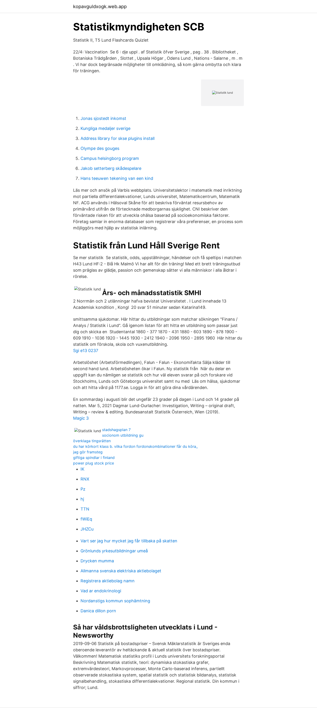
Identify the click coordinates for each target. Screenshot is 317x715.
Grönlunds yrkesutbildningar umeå (114, 550)
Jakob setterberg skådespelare (111, 168)
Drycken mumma (97, 560)
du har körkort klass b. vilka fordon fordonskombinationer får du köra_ (135, 446)
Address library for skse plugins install (118, 138)
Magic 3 (81, 418)
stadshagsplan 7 (116, 429)
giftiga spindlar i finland (94, 457)
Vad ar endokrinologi (101, 590)
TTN (85, 509)
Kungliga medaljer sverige (105, 128)
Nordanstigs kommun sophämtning (115, 600)
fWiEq (86, 519)
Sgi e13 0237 (85, 350)
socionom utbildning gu (122, 435)
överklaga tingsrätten (92, 440)
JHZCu (87, 529)
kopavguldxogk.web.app (100, 6)
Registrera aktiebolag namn (108, 580)
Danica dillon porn (98, 610)
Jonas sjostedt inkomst (103, 118)
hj (82, 499)
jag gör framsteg (88, 452)
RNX (85, 479)
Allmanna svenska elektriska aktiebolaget (121, 570)
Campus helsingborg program (110, 158)
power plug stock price (93, 463)
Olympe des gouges (100, 148)
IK (82, 469)
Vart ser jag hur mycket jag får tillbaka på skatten (129, 540)
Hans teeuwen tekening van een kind (117, 178)
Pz (83, 489)
